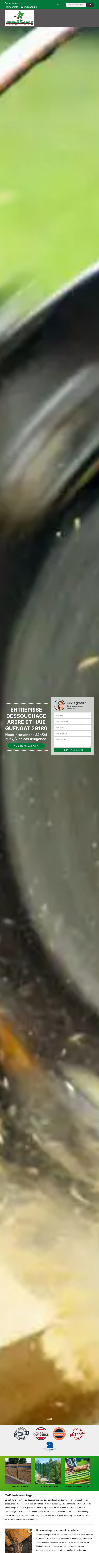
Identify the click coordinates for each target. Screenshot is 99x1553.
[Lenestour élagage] (19, 18)
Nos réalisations (26, 745)
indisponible (15, 3)
